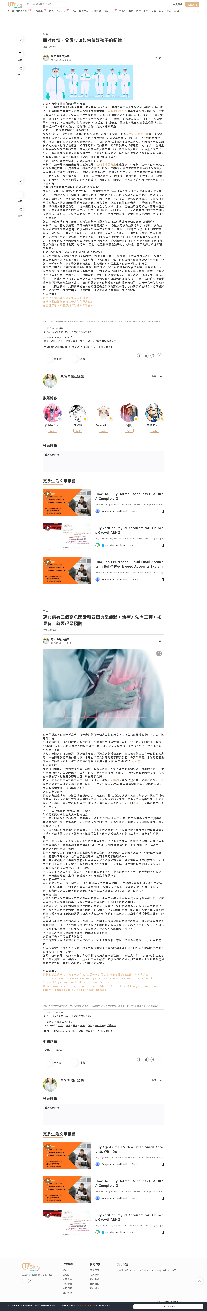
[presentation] (43, 414)
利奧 (129, 425)
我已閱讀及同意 (168, 1306)
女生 (146, 11)
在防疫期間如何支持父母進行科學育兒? (67, 301)
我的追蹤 (94, 1283)
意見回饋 (67, 1288)
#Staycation (162, 1270)
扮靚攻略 (99, 341)
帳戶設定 (94, 1274)
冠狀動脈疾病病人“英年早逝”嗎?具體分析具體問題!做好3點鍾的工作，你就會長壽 (96, 974)
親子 (161, 11)
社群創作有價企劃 (17, 11)
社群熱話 (38, 11)
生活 (168, 11)
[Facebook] (20, 216)
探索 (73, 11)
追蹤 (158, 58)
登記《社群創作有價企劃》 (78, 331)
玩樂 (153, 11)
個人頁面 (94, 1270)
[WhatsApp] (20, 224)
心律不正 (138, 803)
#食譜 (143, 1270)
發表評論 (52, 454)
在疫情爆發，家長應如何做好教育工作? (67, 305)
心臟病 (115, 780)
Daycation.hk (103, 425)
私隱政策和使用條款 (86, 1305)
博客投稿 (67, 1292)
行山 (184, 11)
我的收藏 (94, 1279)
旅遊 (138, 11)
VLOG (122, 11)
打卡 (60, 341)
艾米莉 (78, 425)
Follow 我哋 (104, 346)
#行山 (128, 1270)
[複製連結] (20, 241)
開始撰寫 (192, 4)
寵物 (176, 11)
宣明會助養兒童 (117, 111)
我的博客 (94, 1288)
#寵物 (120, 1270)
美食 (130, 11)
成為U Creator (57, 11)
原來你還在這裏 (60, 56)
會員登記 (178, 4)
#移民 (173, 1270)
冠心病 (136, 761)
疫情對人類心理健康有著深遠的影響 (65, 297)
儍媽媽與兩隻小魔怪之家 (52, 425)
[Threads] (20, 233)
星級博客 (96, 11)
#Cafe (150, 1270)
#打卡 (135, 1270)
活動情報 (111, 341)
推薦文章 (84, 11)
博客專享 (108, 11)
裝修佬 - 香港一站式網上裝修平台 (154, 425)
